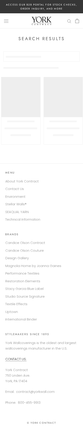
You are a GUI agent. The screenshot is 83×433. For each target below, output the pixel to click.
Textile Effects (16, 304)
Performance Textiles (22, 273)
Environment (15, 196)
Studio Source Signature (25, 296)
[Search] (69, 21)
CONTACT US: (16, 359)
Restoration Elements (22, 281)
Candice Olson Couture (24, 250)
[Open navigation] (6, 21)
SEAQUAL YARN (17, 212)
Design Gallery (17, 258)
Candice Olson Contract (25, 242)
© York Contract (41, 423)
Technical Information (22, 219)
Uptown (11, 311)
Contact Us (14, 188)
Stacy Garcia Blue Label (24, 288)
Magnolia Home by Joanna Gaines (33, 265)
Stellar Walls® (16, 204)
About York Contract (22, 181)
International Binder (21, 319)
